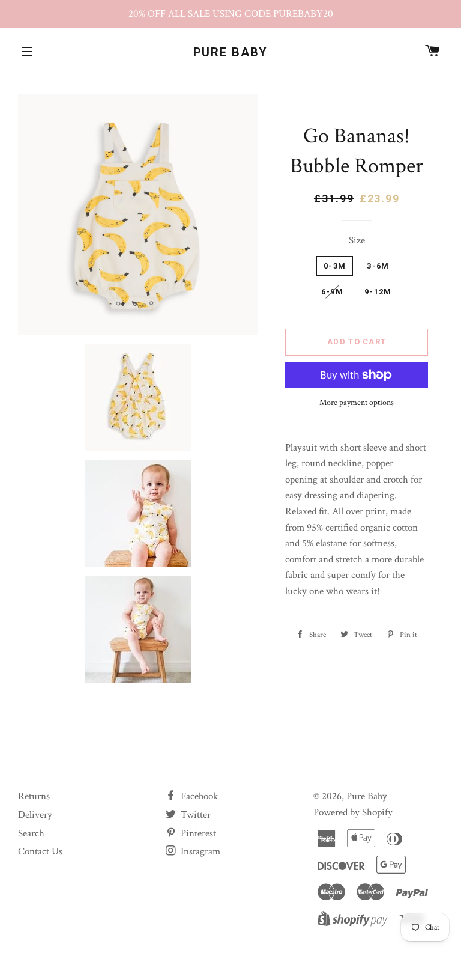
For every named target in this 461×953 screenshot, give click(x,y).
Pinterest (197, 833)
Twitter (194, 814)
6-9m (332, 291)
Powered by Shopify (353, 812)
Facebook (198, 796)
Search (31, 833)
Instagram (199, 851)
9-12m (378, 291)
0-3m (335, 265)
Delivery (35, 814)
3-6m (378, 265)
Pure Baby (230, 52)
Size (357, 240)
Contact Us (40, 851)
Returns (34, 796)
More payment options (356, 402)
